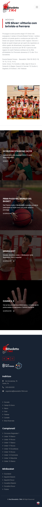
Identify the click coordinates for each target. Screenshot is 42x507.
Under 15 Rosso (9, 452)
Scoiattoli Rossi (9, 486)
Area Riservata (9, 421)
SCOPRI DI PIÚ (7, 213)
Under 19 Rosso (9, 439)
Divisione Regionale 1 (11, 433)
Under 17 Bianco (9, 443)
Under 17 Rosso (9, 446)
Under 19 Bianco (9, 436)
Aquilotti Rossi (9, 480)
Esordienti (7, 474)
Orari (5, 411)
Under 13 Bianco (9, 461)
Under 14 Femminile (11, 455)
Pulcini (6, 489)
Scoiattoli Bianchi (10, 483)
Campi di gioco (9, 405)
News (6, 408)
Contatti (6, 418)
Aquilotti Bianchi (9, 477)
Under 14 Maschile (10, 458)
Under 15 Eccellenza (11, 449)
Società (6, 402)
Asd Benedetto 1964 (15, 499)
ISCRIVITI (5, 161)
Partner (6, 415)
